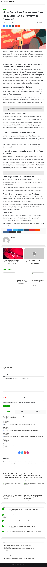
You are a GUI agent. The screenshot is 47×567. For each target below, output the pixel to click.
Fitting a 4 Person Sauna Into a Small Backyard (21, 443)
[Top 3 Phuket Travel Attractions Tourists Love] (23, 276)
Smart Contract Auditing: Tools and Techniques (21, 520)
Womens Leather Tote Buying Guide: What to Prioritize (22, 424)
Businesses (30, 89)
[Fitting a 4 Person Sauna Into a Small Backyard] (6, 445)
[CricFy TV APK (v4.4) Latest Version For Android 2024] (6, 528)
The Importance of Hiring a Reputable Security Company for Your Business (38, 282)
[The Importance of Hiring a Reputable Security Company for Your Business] (38, 276)
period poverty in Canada (31, 60)
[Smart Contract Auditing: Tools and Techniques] (6, 522)
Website (26, 397)
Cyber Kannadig (32, 564)
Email (4, 397)
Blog (4, 9)
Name (4, 393)
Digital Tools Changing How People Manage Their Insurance (24, 430)
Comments (38, 411)
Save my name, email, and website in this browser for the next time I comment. (19, 402)
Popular (22, 411)
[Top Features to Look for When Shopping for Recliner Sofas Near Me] (9, 318)
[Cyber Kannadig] (9, 2)
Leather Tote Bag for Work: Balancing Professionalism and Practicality (26, 436)
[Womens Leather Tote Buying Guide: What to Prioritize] (6, 426)
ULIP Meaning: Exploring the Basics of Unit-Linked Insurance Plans (25, 531)
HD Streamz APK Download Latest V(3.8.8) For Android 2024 (24, 509)
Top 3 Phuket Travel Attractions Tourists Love (23, 281)
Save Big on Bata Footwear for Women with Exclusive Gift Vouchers (25, 514)
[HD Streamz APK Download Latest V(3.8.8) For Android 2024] (6, 511)
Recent (8, 411)
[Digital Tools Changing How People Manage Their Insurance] (6, 432)
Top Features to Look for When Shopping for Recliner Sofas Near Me (8, 366)
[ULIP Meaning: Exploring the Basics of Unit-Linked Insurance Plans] (6, 533)
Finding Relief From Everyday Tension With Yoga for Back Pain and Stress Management (12, 475)
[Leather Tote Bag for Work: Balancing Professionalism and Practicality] (6, 439)
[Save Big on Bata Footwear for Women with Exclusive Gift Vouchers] (6, 516)
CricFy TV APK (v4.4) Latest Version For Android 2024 (22, 526)
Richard (6, 22)
